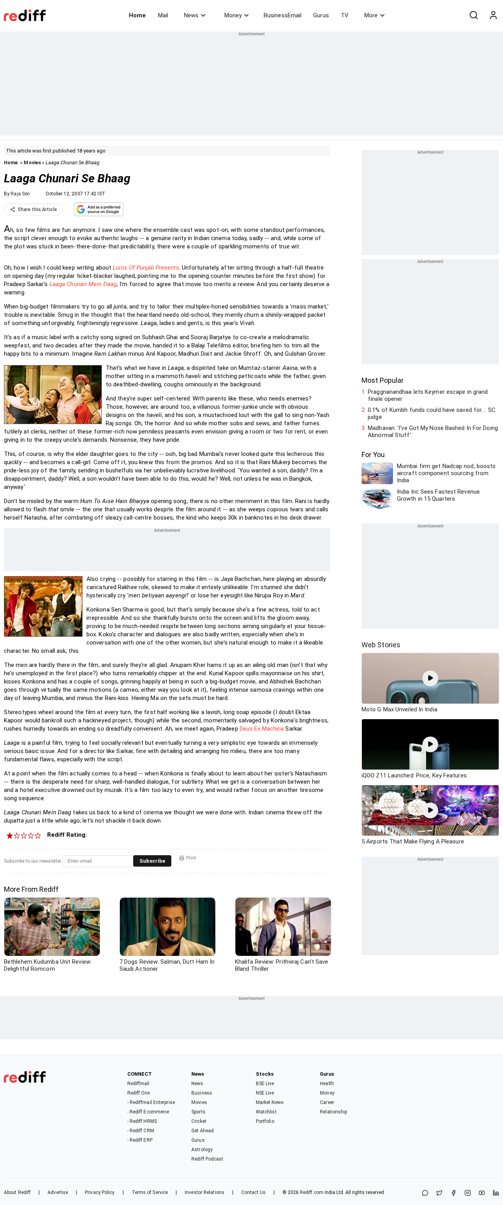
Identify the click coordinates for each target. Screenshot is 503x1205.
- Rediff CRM (140, 1130)
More (371, 15)
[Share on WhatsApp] (425, 1193)
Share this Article (37, 209)
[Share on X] (439, 1193)
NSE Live (265, 1093)
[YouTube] (482, 1193)
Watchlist (266, 1112)
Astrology (202, 1149)
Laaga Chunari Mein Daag (83, 284)
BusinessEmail (282, 15)
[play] (430, 678)
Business (201, 1093)
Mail (163, 15)
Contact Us (253, 1192)
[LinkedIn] (496, 1193)
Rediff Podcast (207, 1159)
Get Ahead (202, 1130)
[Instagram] (467, 1193)
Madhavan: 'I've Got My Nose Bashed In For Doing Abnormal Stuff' (433, 431)
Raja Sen (20, 194)
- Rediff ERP (139, 1140)
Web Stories (381, 645)
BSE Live (265, 1083)
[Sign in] (493, 15)
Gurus (321, 15)
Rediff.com (311, 1192)
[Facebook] (453, 1193)
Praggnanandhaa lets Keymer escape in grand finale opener (428, 395)
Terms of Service (150, 1192)
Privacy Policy (99, 1192)
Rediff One (138, 1093)
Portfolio (265, 1121)
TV (345, 15)
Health (327, 1083)
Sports (198, 1112)
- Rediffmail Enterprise (151, 1102)
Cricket (198, 1121)
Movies (32, 162)
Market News (270, 1102)
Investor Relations (204, 1192)
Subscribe (152, 861)
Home (137, 15)
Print (191, 858)
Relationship (333, 1112)
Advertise (58, 1192)
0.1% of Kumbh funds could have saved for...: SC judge (432, 413)
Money (233, 15)
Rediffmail (138, 1083)
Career (327, 1102)
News (191, 15)
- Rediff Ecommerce (148, 1112)
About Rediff (17, 1192)
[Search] (473, 15)
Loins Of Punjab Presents (146, 267)
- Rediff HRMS (142, 1121)
